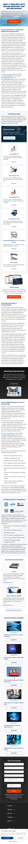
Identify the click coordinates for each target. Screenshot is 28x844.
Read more (6, 835)
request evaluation (14, 297)
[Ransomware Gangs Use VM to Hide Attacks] (14, 649)
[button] (11, 806)
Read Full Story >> (8, 582)
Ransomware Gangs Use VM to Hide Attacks (13, 658)
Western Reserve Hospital (14, 596)
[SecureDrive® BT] (14, 170)
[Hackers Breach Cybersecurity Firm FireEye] (14, 739)
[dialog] (14, 836)
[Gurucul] (14, 566)
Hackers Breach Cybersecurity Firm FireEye (13, 748)
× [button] (26, 830)
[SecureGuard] (14, 257)
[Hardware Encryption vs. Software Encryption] (14, 626)
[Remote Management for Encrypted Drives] (14, 235)
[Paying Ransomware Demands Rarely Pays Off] (14, 717)
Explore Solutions (9, 138)
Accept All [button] (7, 838)
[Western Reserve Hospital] (14, 590)
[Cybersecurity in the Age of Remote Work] (14, 694)
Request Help (14, 383)
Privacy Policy (14, 799)
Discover (14, 162)
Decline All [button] (20, 838)
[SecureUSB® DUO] (14, 191)
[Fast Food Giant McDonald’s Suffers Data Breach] (14, 672)
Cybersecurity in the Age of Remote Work (14, 703)
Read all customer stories (14, 610)
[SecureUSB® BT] (14, 148)
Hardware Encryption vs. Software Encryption (13, 635)
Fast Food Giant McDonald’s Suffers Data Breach (13, 680)
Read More (14, 640)
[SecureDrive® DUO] (14, 213)
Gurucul (14, 571)
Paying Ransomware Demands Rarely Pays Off (12, 726)
